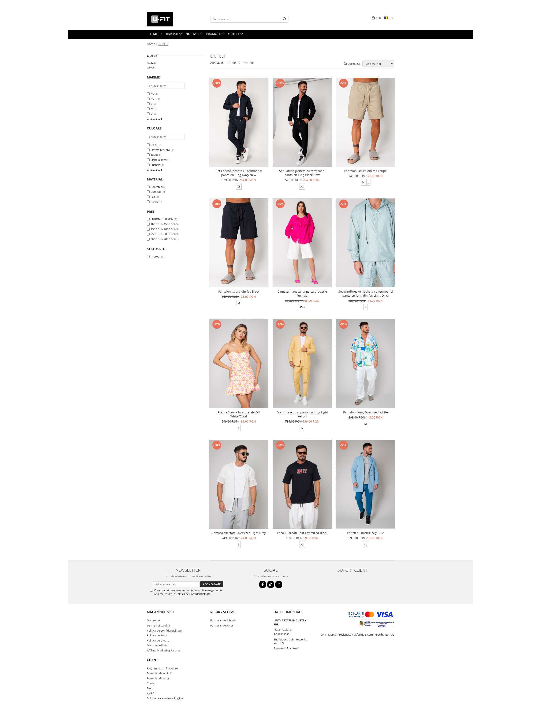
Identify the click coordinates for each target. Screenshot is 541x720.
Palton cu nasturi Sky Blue (365, 533)
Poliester (156, 187)
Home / (152, 44)
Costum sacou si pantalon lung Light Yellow (302, 414)
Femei (150, 68)
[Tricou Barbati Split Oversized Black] (302, 484)
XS (152, 94)
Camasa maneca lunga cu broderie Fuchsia (302, 293)
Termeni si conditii (158, 625)
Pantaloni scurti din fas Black (238, 291)
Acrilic (154, 202)
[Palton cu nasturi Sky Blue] (365, 484)
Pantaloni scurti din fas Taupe (365, 171)
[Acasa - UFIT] (168, 19)
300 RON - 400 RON (163, 239)
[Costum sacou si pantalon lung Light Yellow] (302, 363)
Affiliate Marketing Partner (163, 650)
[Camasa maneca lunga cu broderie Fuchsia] (302, 242)
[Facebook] (262, 584)
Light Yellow (158, 160)
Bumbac (156, 192)
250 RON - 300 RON (163, 234)
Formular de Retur (221, 625)
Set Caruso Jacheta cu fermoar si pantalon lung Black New (302, 173)
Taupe (154, 155)
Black (154, 145)
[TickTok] (270, 584)
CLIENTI (153, 660)
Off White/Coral (160, 150)
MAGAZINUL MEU (160, 612)
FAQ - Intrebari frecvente (162, 668)
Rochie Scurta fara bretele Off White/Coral (239, 414)
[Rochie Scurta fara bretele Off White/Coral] (238, 363)
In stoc (155, 256)
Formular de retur (158, 678)
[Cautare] (284, 19)
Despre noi (153, 620)
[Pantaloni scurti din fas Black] (238, 242)
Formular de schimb (159, 673)
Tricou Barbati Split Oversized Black (302, 533)
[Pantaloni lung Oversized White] (365, 363)
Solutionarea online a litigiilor (165, 698)
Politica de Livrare (158, 640)
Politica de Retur (157, 635)
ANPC (150, 693)
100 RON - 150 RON (163, 224)
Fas (153, 197)
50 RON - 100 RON (162, 219)
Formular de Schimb (223, 620)
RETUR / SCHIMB (222, 612)
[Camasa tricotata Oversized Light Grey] (238, 484)
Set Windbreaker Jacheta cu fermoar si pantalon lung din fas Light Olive (365, 293)
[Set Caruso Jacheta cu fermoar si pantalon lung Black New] (302, 122)
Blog (149, 688)
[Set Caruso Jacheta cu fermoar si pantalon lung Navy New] (238, 122)
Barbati (151, 63)
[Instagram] (278, 584)
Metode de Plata (157, 645)
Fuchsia (155, 165)
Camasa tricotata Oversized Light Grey (239, 533)
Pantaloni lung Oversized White (365, 412)
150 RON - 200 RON (163, 229)
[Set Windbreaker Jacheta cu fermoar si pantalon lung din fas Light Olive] (365, 242)
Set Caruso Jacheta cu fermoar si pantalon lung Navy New (239, 173)
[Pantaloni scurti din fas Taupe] (365, 122)
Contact (152, 683)
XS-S (153, 99)
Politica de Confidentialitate (193, 594)
